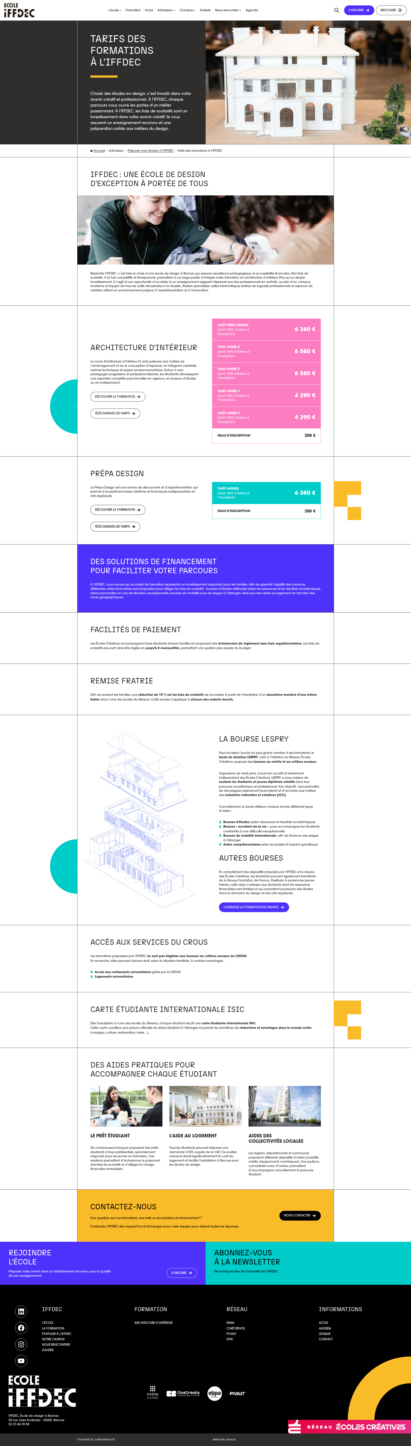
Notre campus (53, 1339)
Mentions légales (224, 1439)
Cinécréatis (236, 1328)
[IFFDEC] (19, 10)
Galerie (48, 1350)
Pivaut (231, 1334)
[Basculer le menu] (337, 10)
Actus (323, 1323)
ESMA (231, 1323)
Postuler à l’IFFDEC (56, 1334)
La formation (53, 1328)
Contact (326, 1339)
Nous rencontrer (56, 1345)
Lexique (325, 1334)
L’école (47, 1323)
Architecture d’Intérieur (153, 1323)
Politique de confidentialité (96, 1439)
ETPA (230, 1339)
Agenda (325, 1328)
